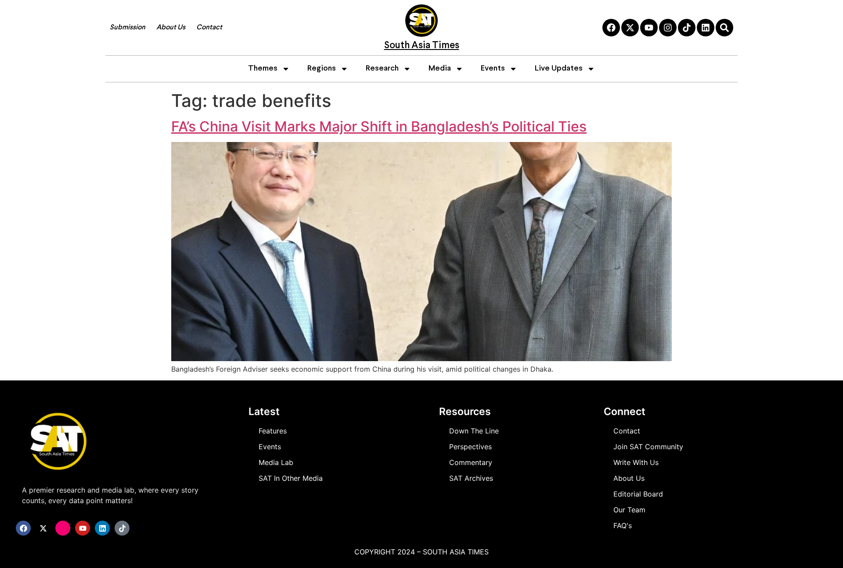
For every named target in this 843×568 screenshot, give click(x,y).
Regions (321, 68)
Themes (262, 68)
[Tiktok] (686, 27)
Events (493, 68)
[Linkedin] (705, 27)
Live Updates (559, 68)
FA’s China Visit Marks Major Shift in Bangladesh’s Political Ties (379, 126)
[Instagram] (668, 27)
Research (382, 68)
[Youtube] (649, 27)
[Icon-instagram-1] (62, 528)
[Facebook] (611, 27)
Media (440, 68)
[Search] (724, 27)
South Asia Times (421, 45)
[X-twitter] (630, 27)
